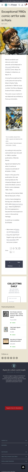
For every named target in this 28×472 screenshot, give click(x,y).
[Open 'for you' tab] (23, 467)
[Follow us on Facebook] (2, 358)
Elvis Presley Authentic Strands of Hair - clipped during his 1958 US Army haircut (16, 314)
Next (19, 262)
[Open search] (19, 5)
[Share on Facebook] (11, 248)
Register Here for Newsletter (14, 408)
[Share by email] (19, 248)
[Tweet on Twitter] (16, 248)
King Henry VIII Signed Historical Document (16, 340)
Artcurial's (8, 67)
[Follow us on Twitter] (5, 358)
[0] (25, 5)
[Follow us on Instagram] (8, 358)
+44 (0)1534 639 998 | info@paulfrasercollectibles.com (14, 1)
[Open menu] (2, 4)
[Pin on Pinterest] (14, 248)
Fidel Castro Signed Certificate (15, 328)
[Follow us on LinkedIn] (17, 358)
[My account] (22, 5)
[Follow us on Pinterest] (11, 358)
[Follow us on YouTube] (14, 358)
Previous (10, 266)
